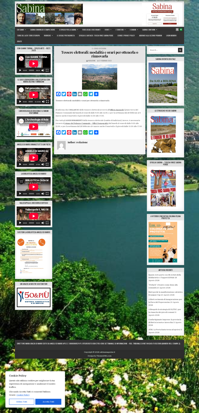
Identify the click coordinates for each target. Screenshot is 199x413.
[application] (34, 63)
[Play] (20, 70)
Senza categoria (100, 48)
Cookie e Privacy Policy (126, 35)
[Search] (177, 29)
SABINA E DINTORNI (148, 29)
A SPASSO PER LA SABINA (67, 29)
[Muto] (42, 70)
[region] (35, 389)
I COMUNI (133, 29)
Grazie (19, 41)
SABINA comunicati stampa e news (42, 29)
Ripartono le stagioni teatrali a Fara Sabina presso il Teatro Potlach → (115, 161)
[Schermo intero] (47, 70)
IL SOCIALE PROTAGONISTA (66, 35)
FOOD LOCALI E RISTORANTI (91, 29)
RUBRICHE (47, 35)
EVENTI (107, 29)
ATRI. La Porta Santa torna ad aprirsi (164, 330)
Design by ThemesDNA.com (99, 356)
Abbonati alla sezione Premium (150, 35)
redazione (91, 60)
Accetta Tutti (48, 402)
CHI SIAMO (20, 29)
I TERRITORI (120, 29)
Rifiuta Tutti (21, 402)
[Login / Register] (181, 29)
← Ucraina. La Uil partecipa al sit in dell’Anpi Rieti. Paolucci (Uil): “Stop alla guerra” (90, 164)
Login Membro (171, 35)
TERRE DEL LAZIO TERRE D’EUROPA (28, 35)
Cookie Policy (23, 395)
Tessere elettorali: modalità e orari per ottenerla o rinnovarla (99, 54)
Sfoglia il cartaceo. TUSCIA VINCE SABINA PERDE (96, 35)
